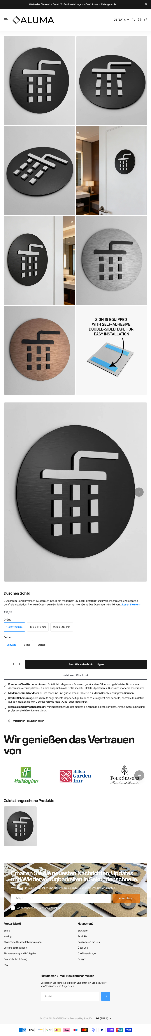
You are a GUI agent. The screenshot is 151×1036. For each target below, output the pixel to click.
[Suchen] (133, 19)
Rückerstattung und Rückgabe (20, 953)
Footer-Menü (12, 923)
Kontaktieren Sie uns (89, 941)
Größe (7, 619)
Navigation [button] (6, 19)
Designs (82, 959)
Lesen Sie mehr (131, 604)
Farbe (7, 637)
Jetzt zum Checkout (75, 675)
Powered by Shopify (81, 1018)
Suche (7, 930)
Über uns (83, 947)
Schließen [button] (146, 4)
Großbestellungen (87, 953)
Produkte (82, 936)
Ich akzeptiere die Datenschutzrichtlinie (39, 907)
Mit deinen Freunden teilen (28, 720)
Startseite (83, 930)
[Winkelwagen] (145, 19)
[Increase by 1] (19, 664)
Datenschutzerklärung (15, 959)
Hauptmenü (85, 923)
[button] (139, 492)
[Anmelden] (139, 19)
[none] (139, 775)
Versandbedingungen (15, 947)
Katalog (8, 936)
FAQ (6, 964)
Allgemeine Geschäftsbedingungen (23, 941)
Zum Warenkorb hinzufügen (86, 664)
